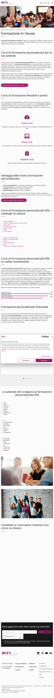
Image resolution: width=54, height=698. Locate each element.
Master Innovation (8, 239)
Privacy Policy (29, 686)
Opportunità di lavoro (45, 671)
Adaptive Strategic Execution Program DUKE (15, 223)
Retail (4, 244)
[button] (48, 3)
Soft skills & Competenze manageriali (13, 246)
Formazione (19, 667)
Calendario (33, 667)
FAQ (40, 674)
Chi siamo (42, 663)
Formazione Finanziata (45, 669)
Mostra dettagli (46, 356)
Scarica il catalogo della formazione (13, 200)
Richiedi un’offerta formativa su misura (14, 85)
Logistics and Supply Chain (10, 237)
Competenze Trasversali (9, 226)
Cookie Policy (37, 686)
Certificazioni (42, 666)
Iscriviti (41, 632)
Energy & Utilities (8, 228)
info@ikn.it (7, 668)
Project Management (8, 242)
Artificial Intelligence (8, 221)
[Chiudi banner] (51, 336)
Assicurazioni (7, 224)
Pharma (5, 241)
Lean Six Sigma (7, 231)
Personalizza (26, 360)
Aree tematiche (21, 663)
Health (5, 230)
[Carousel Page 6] (30, 378)
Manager (15, 239)
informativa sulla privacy (23, 641)
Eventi (17, 670)
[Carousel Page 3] (26, 378)
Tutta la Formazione (9, 29)
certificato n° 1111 (6, 689)
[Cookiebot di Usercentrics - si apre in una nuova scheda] (42, 337)
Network (32, 663)
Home (2, 29)
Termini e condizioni (47, 686)
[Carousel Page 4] (27, 378)
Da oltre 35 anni (5, 62)
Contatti (41, 677)
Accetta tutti (44, 360)
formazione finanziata (15, 315)
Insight (31, 670)
